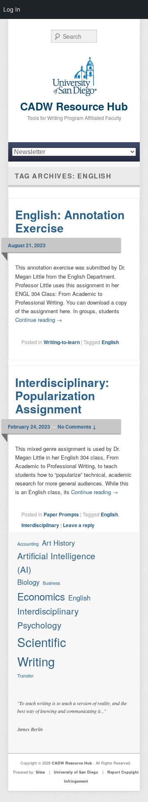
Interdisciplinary (40, 525)
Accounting (28, 544)
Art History (58, 543)
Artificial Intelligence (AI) (56, 562)
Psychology (39, 625)
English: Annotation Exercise (70, 221)
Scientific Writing (41, 651)
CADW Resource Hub (74, 106)
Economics (41, 596)
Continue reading (38, 320)
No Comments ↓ (77, 426)
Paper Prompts (61, 514)
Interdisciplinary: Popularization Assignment (62, 395)
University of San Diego (76, 772)
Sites (40, 772)
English (110, 342)
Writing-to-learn (62, 342)
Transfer (25, 676)
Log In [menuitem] (11, 9)
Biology (28, 582)
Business (51, 583)
